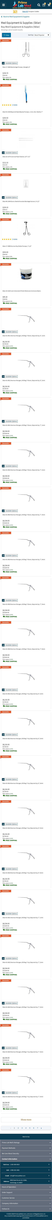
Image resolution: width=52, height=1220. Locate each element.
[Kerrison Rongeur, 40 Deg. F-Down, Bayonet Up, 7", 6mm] (26, 631)
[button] (41, 1128)
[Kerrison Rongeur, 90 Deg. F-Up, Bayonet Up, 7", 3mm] (26, 989)
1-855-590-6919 (14, 1164)
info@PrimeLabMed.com (17, 1176)
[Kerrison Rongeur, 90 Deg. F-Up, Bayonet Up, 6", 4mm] (26, 765)
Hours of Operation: (9, 1187)
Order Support (7, 1192)
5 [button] (29, 1128)
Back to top (26, 1137)
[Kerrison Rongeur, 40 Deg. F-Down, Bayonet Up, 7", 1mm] (26, 407)
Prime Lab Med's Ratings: (11, 1142)
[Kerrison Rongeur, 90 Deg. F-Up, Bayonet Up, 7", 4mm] (26, 1034)
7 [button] (37, 1128)
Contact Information (9, 1159)
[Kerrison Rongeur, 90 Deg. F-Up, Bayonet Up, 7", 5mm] (26, 1079)
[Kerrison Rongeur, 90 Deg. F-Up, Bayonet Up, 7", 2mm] (26, 944)
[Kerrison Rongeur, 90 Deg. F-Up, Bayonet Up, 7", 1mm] (26, 900)
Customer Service (8, 1198)
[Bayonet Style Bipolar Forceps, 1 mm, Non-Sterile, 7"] (26, 94)
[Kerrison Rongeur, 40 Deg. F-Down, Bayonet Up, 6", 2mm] (26, 363)
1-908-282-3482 (14, 1170)
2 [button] (18, 1128)
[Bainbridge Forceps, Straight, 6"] (26, 49)
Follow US (5, 1209)
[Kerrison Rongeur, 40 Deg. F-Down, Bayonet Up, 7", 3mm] (26, 497)
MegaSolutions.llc (39, 1214)
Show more (26, 1119)
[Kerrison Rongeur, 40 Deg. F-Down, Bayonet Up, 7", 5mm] (26, 586)
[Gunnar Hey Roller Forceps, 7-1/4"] (26, 228)
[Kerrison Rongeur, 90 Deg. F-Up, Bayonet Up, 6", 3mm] (26, 721)
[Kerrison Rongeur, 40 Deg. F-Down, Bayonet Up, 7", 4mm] (26, 542)
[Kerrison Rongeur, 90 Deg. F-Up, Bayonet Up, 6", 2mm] (26, 676)
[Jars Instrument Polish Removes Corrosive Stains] (26, 273)
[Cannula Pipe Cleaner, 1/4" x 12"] (26, 139)
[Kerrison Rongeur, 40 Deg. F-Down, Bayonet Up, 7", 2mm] (26, 452)
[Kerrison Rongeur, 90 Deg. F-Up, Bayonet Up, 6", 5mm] (26, 810)
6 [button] (33, 1128)
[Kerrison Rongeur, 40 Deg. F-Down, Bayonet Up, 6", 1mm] (26, 318)
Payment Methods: (8, 1148)
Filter (7, 35)
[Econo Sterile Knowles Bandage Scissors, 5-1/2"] (26, 184)
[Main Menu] (3, 5)
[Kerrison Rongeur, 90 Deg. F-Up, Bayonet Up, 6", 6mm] (26, 855)
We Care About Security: (10, 1153)
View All (25, 11)
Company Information (10, 1203)
